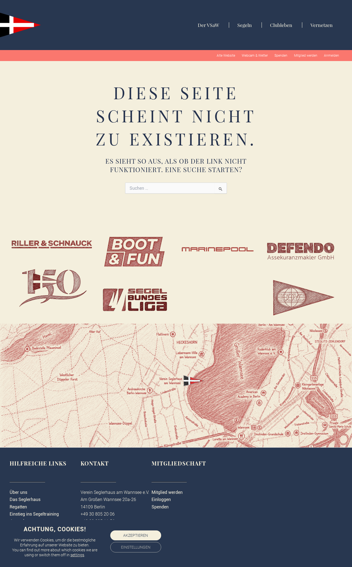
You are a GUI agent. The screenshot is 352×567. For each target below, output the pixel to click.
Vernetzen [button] (321, 25)
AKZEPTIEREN (135, 535)
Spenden (280, 55)
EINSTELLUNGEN (135, 547)
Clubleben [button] (281, 25)
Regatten (18, 507)
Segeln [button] (244, 25)
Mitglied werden (305, 55)
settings (77, 555)
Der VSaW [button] (208, 25)
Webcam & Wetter (255, 55)
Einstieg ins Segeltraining (34, 514)
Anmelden (331, 55)
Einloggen (161, 499)
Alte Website (226, 55)
